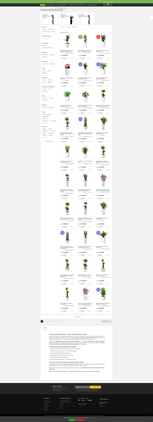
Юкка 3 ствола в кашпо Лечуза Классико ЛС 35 (66, 304)
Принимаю (72, 420)
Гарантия (81, 1)
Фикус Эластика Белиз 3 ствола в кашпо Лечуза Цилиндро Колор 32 (103, 190)
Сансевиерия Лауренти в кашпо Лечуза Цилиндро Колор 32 (84, 247)
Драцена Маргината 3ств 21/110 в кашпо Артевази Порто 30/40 (85, 51)
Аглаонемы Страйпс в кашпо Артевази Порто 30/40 (66, 106)
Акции (69, 1)
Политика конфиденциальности (65, 401)
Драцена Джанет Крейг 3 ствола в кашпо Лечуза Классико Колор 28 (67, 218)
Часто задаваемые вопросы (64, 400)
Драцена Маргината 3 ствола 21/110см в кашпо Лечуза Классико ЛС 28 (103, 162)
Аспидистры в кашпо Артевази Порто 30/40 (102, 247)
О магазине (46, 400)
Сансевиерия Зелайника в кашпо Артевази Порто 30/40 (84, 78)
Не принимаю (80, 420)
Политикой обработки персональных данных (89, 390)
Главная (45, 2)
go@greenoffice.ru (102, 406)
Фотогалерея (46, 406)
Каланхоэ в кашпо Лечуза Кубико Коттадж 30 (66, 78)
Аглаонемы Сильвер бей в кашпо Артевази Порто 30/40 (84, 106)
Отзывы (61, 406)
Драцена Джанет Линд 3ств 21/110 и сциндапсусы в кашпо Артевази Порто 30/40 (67, 275)
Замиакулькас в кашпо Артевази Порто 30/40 (102, 51)
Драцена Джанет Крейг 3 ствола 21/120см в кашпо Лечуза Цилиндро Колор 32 (85, 219)
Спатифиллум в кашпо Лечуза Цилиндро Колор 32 (102, 133)
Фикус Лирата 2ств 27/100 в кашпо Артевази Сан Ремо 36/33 (103, 304)
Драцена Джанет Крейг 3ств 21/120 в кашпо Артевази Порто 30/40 (103, 106)
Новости (61, 408)
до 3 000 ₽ (44, 29)
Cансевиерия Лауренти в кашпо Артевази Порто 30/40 (66, 162)
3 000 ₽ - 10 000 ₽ (51, 29)
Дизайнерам (46, 403)
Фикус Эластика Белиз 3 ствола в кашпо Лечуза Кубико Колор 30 (84, 304)
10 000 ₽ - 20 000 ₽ (46, 31)
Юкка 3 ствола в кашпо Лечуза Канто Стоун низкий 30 (102, 275)
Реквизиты (46, 409)
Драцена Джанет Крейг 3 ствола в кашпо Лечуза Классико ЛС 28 (85, 275)
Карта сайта (62, 403)
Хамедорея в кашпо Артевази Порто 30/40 (85, 162)
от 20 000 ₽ (53, 31)
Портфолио (64, 1)
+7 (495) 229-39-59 (108, 2)
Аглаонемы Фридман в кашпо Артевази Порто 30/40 (102, 78)
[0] (98, 1)
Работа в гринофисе (47, 401)
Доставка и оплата (75, 1)
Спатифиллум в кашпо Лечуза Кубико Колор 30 (102, 218)
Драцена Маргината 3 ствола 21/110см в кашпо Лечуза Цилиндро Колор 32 (67, 190)
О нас (59, 1)
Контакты (86, 1)
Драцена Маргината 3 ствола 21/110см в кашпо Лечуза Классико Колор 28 (67, 133)
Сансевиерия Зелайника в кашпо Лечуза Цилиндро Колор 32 (84, 190)
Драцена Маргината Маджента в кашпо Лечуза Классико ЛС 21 (66, 51)
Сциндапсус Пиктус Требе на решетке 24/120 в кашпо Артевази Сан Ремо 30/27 (67, 247)
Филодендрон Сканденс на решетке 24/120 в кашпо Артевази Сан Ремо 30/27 (85, 133)
